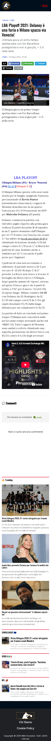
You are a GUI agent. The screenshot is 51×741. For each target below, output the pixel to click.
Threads (8, 68)
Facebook (15, 63)
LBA (12, 20)
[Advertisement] (25, 150)
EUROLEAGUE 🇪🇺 (9, 632)
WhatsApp (28, 63)
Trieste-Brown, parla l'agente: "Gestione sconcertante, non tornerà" (28, 663)
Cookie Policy (25, 728)
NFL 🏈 (5, 680)
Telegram (41, 63)
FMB (4, 57)
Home (5, 20)
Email (20, 68)
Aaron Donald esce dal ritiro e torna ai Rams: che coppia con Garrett (27, 687)
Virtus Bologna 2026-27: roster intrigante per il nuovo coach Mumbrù (29, 640)
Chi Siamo (25, 722)
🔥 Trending (7, 480)
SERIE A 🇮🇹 (7, 656)
